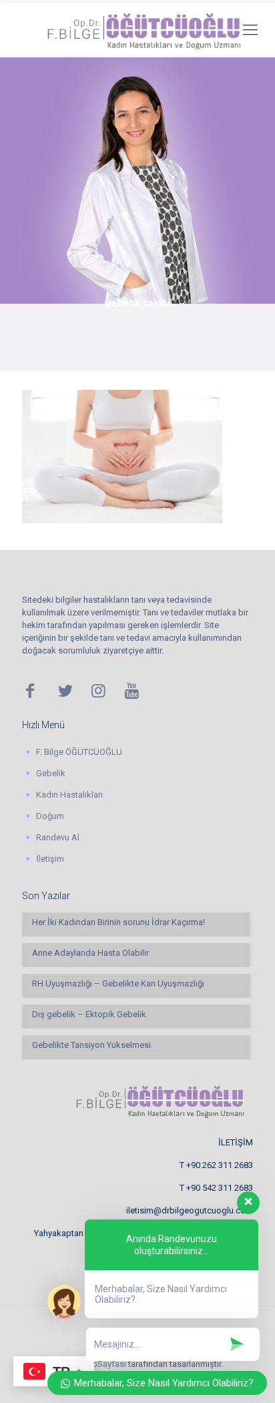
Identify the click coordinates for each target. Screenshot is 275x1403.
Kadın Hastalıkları (69, 795)
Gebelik (50, 773)
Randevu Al (57, 837)
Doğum (50, 816)
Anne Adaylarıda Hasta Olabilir (90, 953)
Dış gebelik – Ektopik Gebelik (89, 1014)
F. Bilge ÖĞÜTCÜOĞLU (79, 752)
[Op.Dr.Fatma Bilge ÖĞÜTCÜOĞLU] (137, 30)
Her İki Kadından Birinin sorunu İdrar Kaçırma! (118, 922)
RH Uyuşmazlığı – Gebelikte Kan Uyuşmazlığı (118, 983)
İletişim (50, 859)
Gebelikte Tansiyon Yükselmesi (91, 1045)
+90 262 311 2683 (219, 1165)
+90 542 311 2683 (219, 1188)
